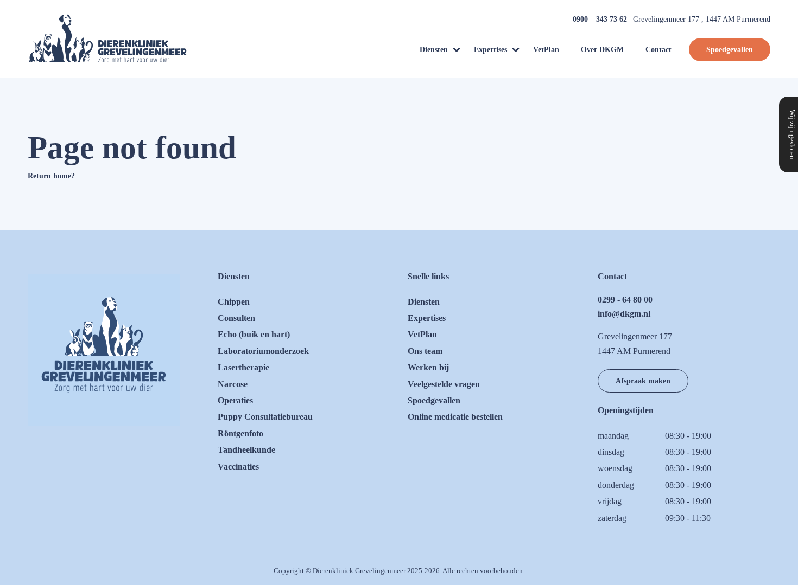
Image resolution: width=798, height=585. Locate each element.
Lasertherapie (243, 367)
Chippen (234, 301)
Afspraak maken (643, 380)
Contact (658, 49)
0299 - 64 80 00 (625, 299)
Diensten (434, 49)
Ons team (425, 351)
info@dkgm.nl (624, 313)
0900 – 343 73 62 (600, 19)
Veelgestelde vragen (444, 384)
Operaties (235, 400)
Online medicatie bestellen (455, 416)
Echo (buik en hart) (254, 334)
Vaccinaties (238, 466)
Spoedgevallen (729, 49)
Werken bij (428, 367)
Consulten (236, 318)
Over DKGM (602, 49)
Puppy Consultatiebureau (265, 416)
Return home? (51, 176)
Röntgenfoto (240, 433)
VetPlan (546, 49)
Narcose (233, 384)
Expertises (490, 49)
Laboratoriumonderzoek (263, 351)
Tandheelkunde (246, 449)
